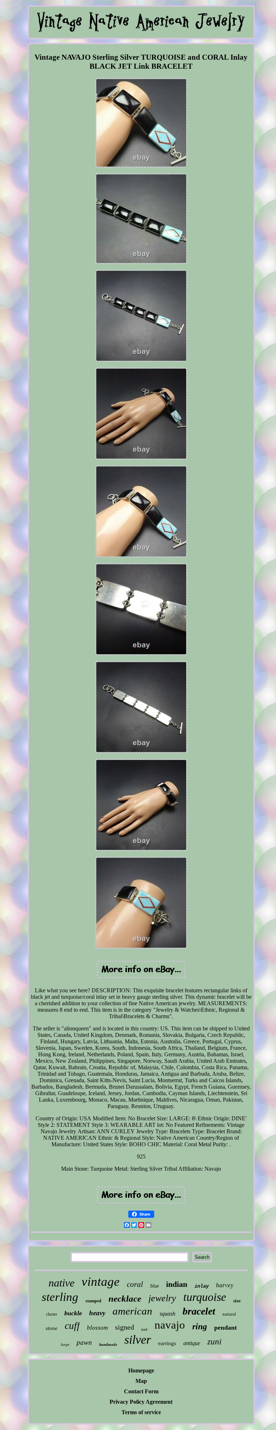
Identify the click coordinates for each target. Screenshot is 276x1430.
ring (199, 1326)
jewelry (162, 1298)
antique (191, 1343)
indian (176, 1284)
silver (137, 1339)
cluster (51, 1314)
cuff (72, 1325)
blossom (97, 1327)
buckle (73, 1313)
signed (124, 1327)
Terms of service (141, 1412)
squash (167, 1314)
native (61, 1283)
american (132, 1311)
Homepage (141, 1370)
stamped (93, 1300)
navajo (170, 1325)
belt (144, 1329)
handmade (108, 1344)
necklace (125, 1298)
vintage (101, 1282)
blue (154, 1286)
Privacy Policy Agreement (141, 1402)
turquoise (204, 1296)
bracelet (199, 1311)
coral (135, 1284)
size (237, 1300)
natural (229, 1314)
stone (52, 1328)
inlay (201, 1286)
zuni (214, 1341)
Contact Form (141, 1391)
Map (141, 1381)
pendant (225, 1327)
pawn (84, 1342)
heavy (97, 1313)
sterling (60, 1296)
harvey (225, 1285)
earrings (167, 1343)
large (65, 1344)
